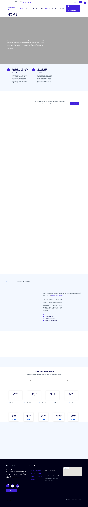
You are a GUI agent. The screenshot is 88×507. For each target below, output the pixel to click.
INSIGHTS (47, 8)
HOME (21, 8)
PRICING (62, 8)
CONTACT (54, 8)
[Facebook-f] (75, 2)
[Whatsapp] (85, 2)
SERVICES (35, 8)
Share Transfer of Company (57, 295)
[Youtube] (80, 2)
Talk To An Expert (71, 8)
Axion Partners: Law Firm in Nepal (75, 504)
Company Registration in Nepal (18, 477)
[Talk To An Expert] (68, 6)
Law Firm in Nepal (10, 480)
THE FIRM (28, 8)
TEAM (41, 8)
